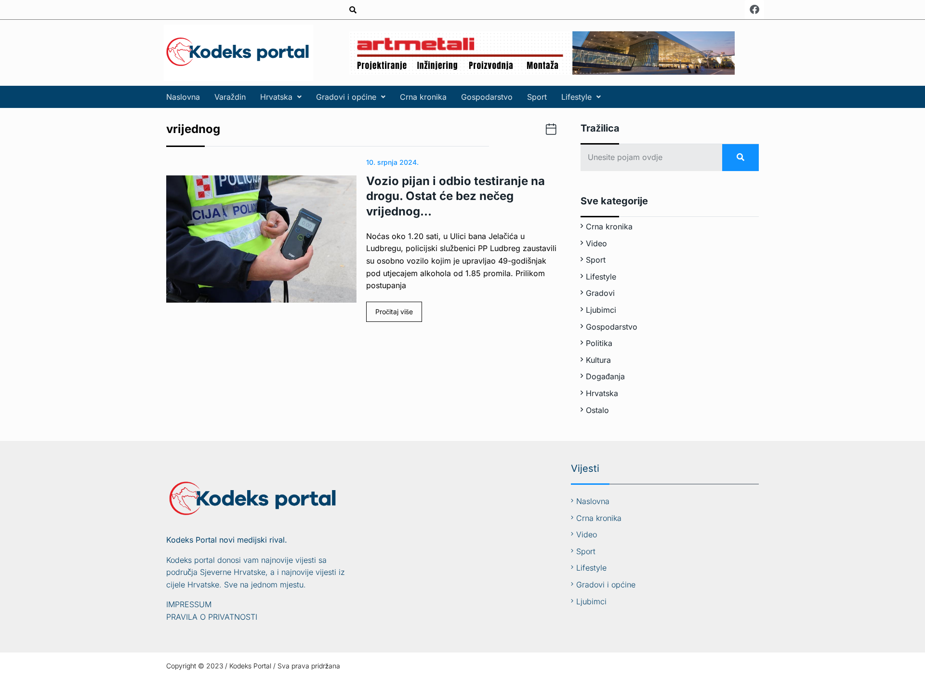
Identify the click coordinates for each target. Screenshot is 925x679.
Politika (599, 343)
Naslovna (183, 97)
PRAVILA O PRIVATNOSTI (211, 617)
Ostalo (597, 410)
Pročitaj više (394, 311)
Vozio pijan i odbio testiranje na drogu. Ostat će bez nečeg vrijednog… (455, 196)
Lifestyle (576, 97)
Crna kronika (423, 97)
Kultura (598, 360)
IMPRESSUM (188, 604)
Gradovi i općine (346, 97)
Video (596, 243)
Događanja (605, 376)
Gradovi (600, 293)
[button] (281, 97)
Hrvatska (276, 97)
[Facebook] (754, 9)
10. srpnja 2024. (392, 162)
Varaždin (230, 97)
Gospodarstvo (487, 97)
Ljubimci (601, 310)
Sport (537, 97)
